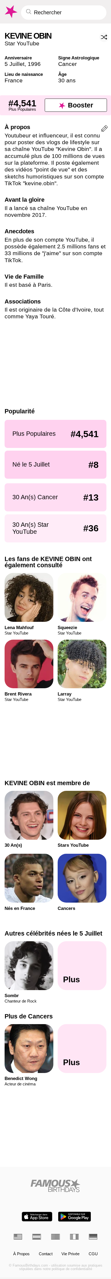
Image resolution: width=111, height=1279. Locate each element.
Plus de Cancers (29, 1016)
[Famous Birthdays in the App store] (37, 1216)
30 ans (67, 80)
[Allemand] (93, 1237)
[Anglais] (18, 1237)
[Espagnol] (36, 1237)
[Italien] (74, 1237)
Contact (46, 1254)
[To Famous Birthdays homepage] (10, 11)
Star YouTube (22, 43)
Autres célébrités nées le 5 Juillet (53, 933)
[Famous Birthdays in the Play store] (74, 1216)
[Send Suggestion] (104, 129)
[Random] (104, 37)
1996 (34, 64)
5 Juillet (15, 64)
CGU (93, 1254)
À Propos (21, 1254)
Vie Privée (70, 1254)
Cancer (67, 64)
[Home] (56, 1185)
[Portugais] (55, 1237)
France (14, 80)
